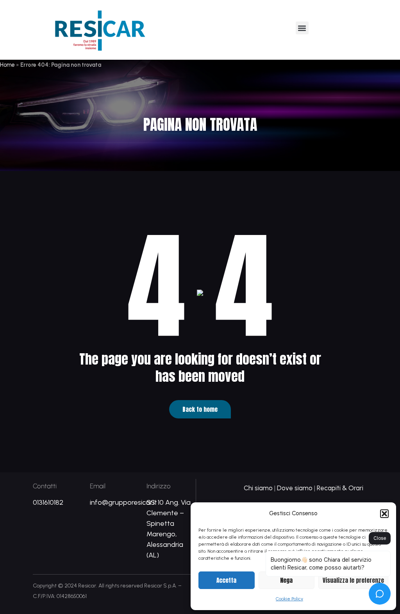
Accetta (226, 580)
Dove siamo (294, 488)
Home (7, 64)
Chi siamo (258, 488)
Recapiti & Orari (340, 488)
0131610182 (48, 502)
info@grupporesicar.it (123, 502)
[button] (384, 514)
